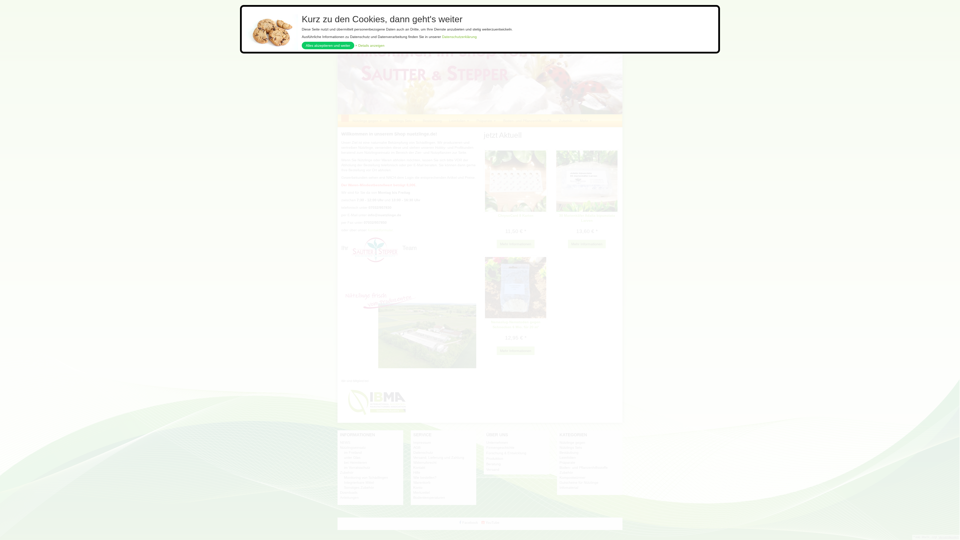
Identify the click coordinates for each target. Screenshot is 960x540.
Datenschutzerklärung (459, 37)
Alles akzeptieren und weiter (328, 46)
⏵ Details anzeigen (369, 46)
